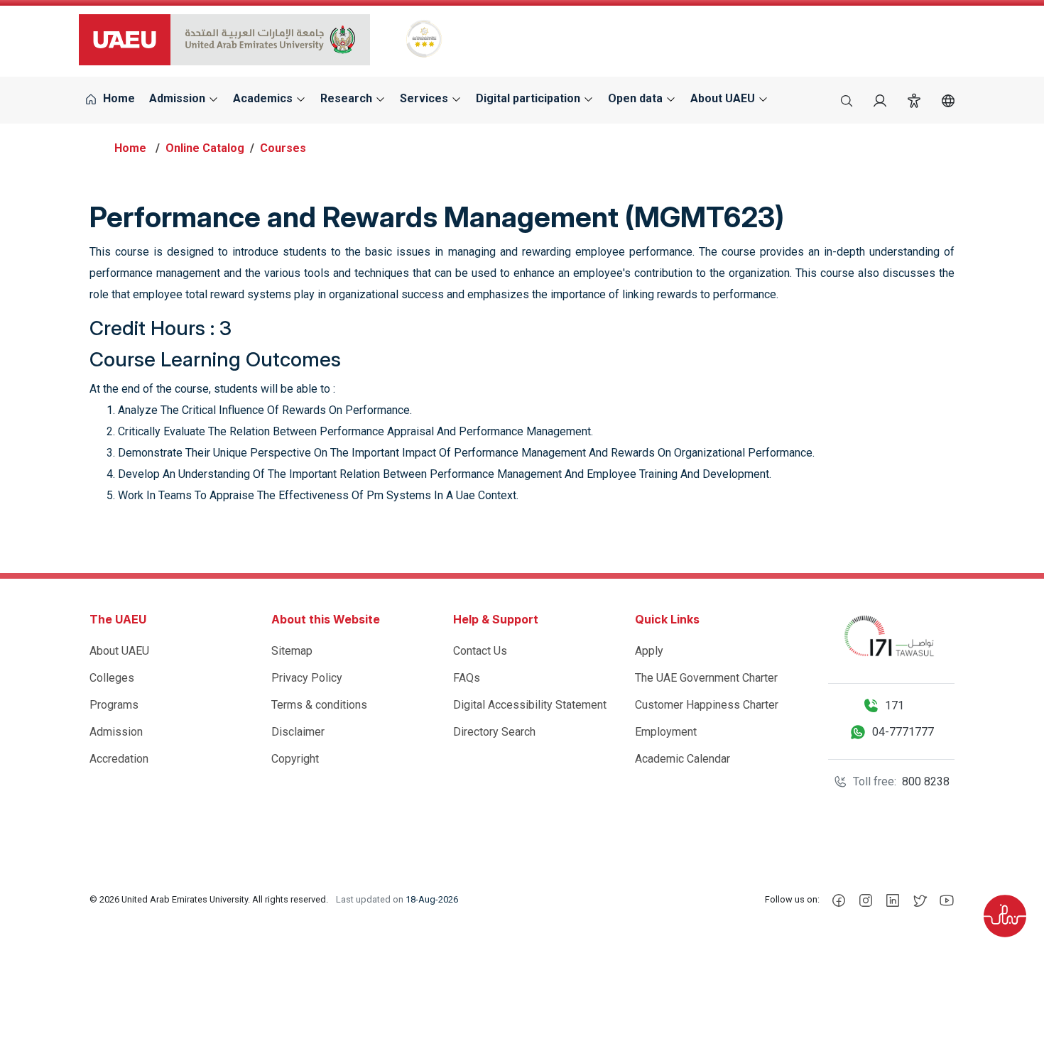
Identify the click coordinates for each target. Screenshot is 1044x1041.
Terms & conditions (319, 705)
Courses (283, 148)
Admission (116, 731)
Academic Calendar (682, 758)
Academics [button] (264, 98)
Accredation (118, 758)
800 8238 (926, 781)
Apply (649, 651)
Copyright (295, 758)
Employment (666, 731)
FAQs (466, 678)
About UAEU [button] (724, 98)
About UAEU (119, 651)
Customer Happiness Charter (706, 705)
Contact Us (480, 651)
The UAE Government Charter (706, 678)
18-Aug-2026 (432, 899)
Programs (113, 705)
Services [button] (425, 98)
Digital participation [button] (529, 98)
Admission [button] (178, 98)
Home (117, 98)
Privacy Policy (306, 678)
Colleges (111, 678)
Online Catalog (204, 148)
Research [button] (347, 98)
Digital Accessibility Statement (530, 705)
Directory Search (494, 731)
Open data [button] (636, 98)
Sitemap (291, 651)
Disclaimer (298, 731)
